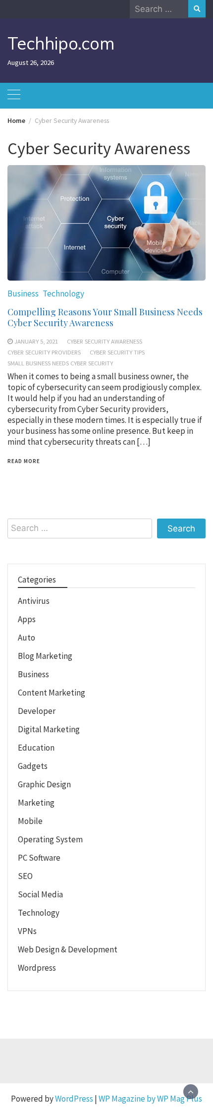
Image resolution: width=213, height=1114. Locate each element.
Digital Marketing (49, 729)
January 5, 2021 (36, 341)
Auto (26, 637)
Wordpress (37, 967)
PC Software (39, 857)
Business (23, 293)
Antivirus (34, 600)
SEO (25, 876)
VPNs (27, 931)
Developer (36, 710)
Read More (23, 461)
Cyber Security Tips (117, 352)
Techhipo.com (60, 43)
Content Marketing (51, 692)
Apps (27, 619)
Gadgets (33, 766)
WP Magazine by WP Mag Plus (150, 1098)
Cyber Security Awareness (104, 341)
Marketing (36, 802)
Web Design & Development (67, 949)
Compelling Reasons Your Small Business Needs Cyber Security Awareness (105, 317)
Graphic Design (44, 784)
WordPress (74, 1098)
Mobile (30, 821)
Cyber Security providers (44, 352)
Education (36, 747)
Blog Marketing (45, 655)
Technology (63, 293)
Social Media (40, 894)
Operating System (50, 839)
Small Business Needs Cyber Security (60, 363)
